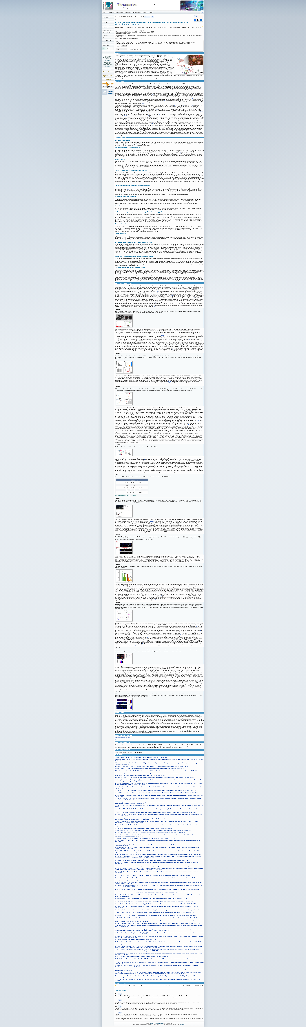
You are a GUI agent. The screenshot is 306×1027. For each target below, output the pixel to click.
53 (168, 381)
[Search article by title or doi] (111, 48)
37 (165, 175)
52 (157, 346)
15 (176, 105)
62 (186, 587)
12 (137, 101)
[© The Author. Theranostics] (189, 64)
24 (202, 111)
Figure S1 (152, 521)
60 (184, 428)
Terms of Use (182, 1024)
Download (131, 49)
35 (153, 150)
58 (198, 420)
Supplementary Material (107, 63)
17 (190, 105)
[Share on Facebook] (195, 20)
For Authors (128, 12)
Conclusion (107, 61)
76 (197, 677)
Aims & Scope (110, 12)
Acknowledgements (107, 64)
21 (147, 111)
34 (152, 123)
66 (196, 626)
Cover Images (106, 37)
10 (192, 98)
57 (197, 420)
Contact (150, 12)
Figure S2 (153, 600)
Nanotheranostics (107, 69)
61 (195, 529)
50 (189, 339)
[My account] (202, 12)
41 (156, 291)
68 (197, 626)
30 (148, 116)
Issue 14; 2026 (106, 20)
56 (169, 382)
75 (131, 674)
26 (160, 114)
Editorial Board (119, 12)
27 (124, 116)
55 (170, 381)
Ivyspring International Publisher (156, 1023)
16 (183, 105)
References (107, 65)
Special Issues (106, 45)
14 (174, 105)
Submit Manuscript (137, 12)
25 (132, 114)
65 (188, 587)
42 (157, 291)
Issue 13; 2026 (106, 22)
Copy (118, 45)
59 (200, 427)
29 (147, 116)
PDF (196, 16)
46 (154, 306)
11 (164, 100)
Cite (153, 16)
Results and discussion (108, 59)
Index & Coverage (107, 43)
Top (108, 55)
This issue (147, 16)
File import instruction (138, 49)
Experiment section (107, 57)
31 (149, 117)
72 (135, 645)
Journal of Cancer (107, 79)
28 (126, 116)
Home (104, 12)
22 (200, 111)
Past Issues (105, 35)
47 (161, 335)
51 (190, 339)
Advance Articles (107, 32)
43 (171, 295)
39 (167, 175)
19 (192, 105)
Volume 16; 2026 (107, 30)
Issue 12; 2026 (106, 25)
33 (125, 119)
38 (128, 189)
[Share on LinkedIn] (201, 20)
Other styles (124, 45)
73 (129, 674)
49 (163, 335)
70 (147, 637)
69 (180, 634)
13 (143, 103)
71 (142, 643)
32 (151, 117)
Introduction (108, 56)
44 (172, 295)
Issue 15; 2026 (106, 17)
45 (153, 306)
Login (144, 12)
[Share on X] (198, 20)
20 (157, 109)
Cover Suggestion (107, 40)
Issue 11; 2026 (106, 27)
